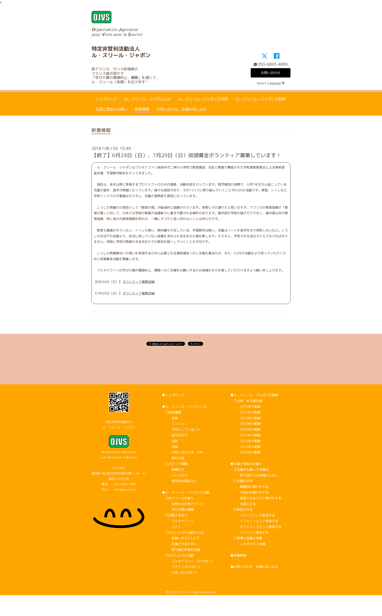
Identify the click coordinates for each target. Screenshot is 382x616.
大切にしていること (181, 429)
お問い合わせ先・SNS (182, 452)
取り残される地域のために (254, 475)
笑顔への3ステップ (180, 538)
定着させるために (179, 544)
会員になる (243, 504)
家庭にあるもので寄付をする (255, 498)
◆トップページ (173, 395)
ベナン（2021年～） (182, 567)
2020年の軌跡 (245, 429)
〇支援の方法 (241, 481)
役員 (170, 447)
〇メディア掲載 (174, 464)
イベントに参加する (249, 532)
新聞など (173, 469)
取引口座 (173, 458)
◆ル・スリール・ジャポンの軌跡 (254, 395)
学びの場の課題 (178, 509)
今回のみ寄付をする (249, 492)
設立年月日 (174, 435)
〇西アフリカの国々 (178, 498)
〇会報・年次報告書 (246, 401)
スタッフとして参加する (252, 515)
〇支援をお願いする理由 (249, 469)
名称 (170, 418)
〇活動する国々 (174, 515)
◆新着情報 (238, 555)
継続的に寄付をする (249, 486)
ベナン (171, 527)
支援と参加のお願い (111, 109)
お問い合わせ (270, 73)
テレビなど (174, 475)
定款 (170, 441)
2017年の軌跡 (245, 412)
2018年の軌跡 (245, 418)
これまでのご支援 (247, 544)
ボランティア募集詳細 (139, 282)
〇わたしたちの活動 (178, 555)
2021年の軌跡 (245, 435)
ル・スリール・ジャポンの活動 (203, 98)
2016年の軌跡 (245, 406)
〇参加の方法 (241, 509)
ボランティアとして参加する (255, 527)
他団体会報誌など (179, 481)
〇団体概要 (171, 412)
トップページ (106, 98)
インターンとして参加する (254, 521)
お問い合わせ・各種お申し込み (182, 109)
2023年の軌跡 (245, 447)
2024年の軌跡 (245, 452)
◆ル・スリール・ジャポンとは (184, 406)
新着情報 (142, 109)
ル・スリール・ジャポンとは (147, 98)
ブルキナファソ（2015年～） (188, 561)
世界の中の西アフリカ (182, 504)
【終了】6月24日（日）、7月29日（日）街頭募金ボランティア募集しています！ (186, 155)
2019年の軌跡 (245, 423)
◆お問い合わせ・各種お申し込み (254, 567)
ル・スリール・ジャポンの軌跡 (261, 98)
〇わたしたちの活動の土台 (182, 532)
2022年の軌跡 (245, 441)
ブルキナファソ (178, 521)
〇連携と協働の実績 (246, 538)
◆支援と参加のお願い (246, 464)
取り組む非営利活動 (181, 549)
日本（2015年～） (180, 572)
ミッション (174, 423)
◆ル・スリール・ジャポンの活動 (186, 492)
